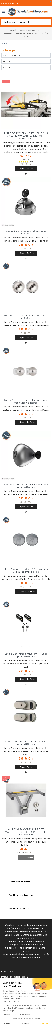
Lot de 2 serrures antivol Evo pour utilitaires (26, 232)
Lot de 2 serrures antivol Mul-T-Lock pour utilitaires (26, 655)
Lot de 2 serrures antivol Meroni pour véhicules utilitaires (26, 401)
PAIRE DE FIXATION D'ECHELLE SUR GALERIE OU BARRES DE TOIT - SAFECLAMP (26, 136)
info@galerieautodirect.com (15, 977)
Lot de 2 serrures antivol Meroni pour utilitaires (26, 317)
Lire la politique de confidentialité (17, 1015)
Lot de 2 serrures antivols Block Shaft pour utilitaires (26, 743)
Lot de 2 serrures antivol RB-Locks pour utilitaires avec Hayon (26, 570)
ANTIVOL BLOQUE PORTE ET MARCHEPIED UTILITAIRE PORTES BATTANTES (26, 832)
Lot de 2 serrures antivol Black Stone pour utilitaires (26, 486)
